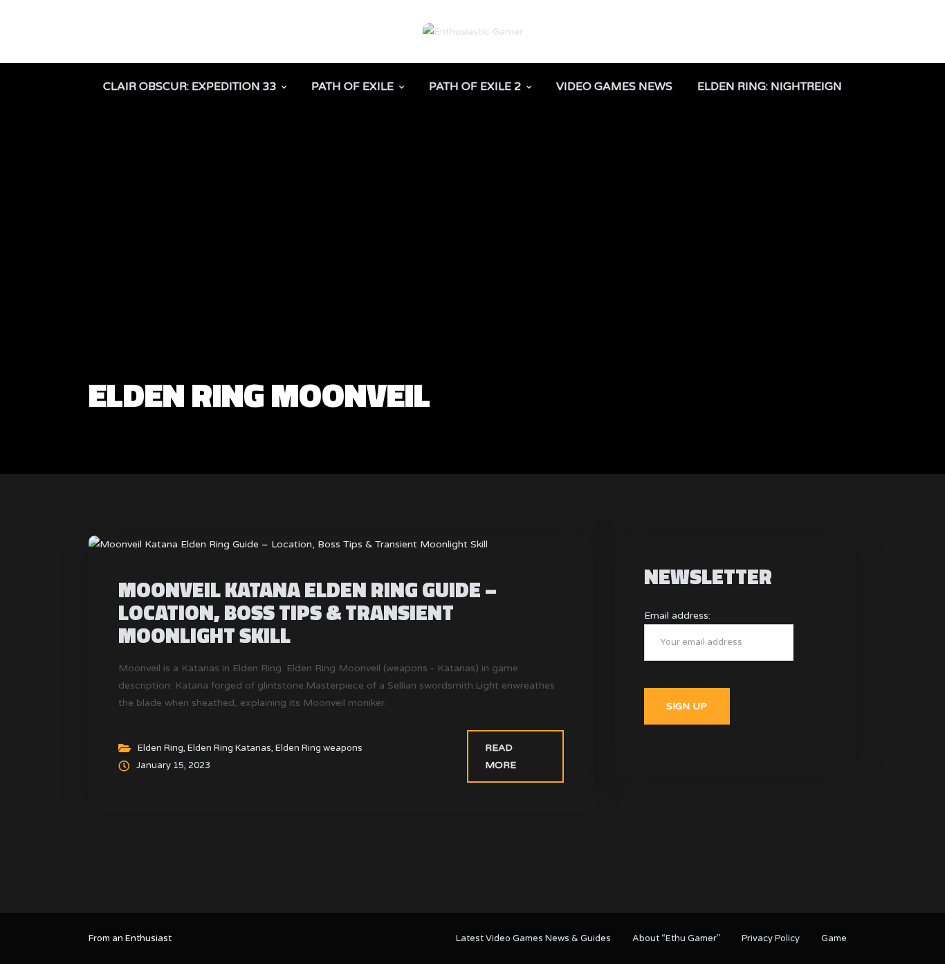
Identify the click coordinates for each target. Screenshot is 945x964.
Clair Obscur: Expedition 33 (190, 86)
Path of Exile (352, 86)
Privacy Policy (771, 938)
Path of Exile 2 (475, 86)
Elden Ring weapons (319, 748)
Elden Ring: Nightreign (769, 86)
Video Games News (614, 86)
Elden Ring (160, 748)
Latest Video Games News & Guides (533, 938)
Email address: (677, 615)
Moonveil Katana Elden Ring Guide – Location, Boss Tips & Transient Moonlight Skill (307, 612)
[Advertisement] (472, 274)
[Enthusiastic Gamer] (473, 31)
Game (834, 938)
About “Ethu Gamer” (676, 938)
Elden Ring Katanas (229, 748)
